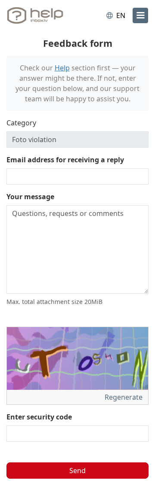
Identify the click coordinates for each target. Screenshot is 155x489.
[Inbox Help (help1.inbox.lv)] (42, 15)
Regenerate (124, 397)
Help (62, 68)
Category (21, 123)
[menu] (140, 15)
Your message (30, 196)
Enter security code (39, 417)
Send (77, 470)
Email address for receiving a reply (65, 159)
